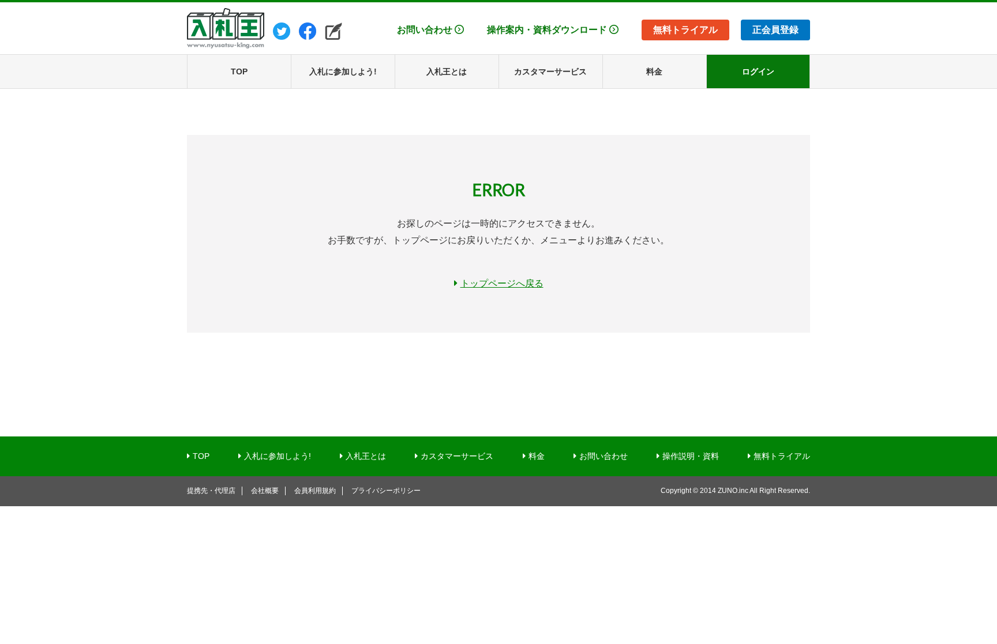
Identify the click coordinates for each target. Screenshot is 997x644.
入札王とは (366, 456)
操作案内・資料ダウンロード (547, 30)
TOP (201, 456)
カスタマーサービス (457, 456)
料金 (537, 456)
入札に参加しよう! (277, 456)
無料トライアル (685, 30)
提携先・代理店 (211, 491)
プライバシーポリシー (386, 491)
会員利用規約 (315, 491)
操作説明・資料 (690, 456)
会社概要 (265, 491)
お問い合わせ (424, 30)
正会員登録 (775, 30)
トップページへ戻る (502, 283)
